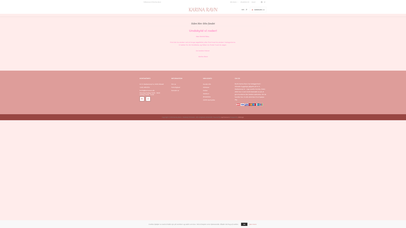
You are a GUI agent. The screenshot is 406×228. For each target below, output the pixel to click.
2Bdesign (241, 117)
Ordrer (205, 90)
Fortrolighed (175, 87)
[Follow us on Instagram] (142, 99)
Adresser (206, 87)
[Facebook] (148, 99)
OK (244, 224)
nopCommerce (225, 117)
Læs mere (252, 224)
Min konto (233, 2)
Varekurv (206, 93)
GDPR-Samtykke (209, 100)
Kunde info (207, 84)
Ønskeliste (207, 97)
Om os (173, 84)
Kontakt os (175, 90)
